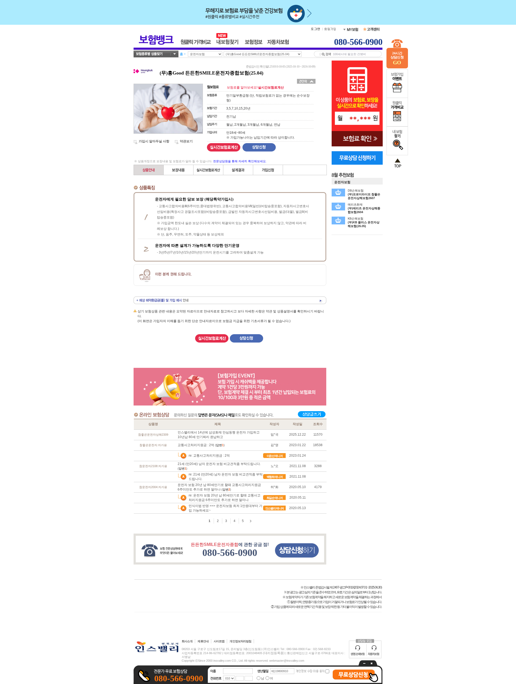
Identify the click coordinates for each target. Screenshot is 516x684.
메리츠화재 (364, 208)
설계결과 (238, 170)
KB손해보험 (363, 222)
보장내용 (179, 170)
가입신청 (268, 170)
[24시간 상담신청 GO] (397, 67)
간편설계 (208, 170)
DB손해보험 (364, 194)
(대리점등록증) (274, 653)
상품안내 (149, 170)
